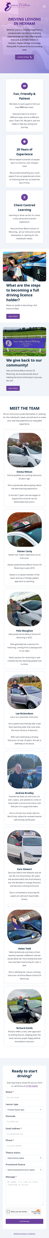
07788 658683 (32, 1086)
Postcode (10, 1116)
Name (10, 1092)
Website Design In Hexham (24, 1234)
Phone (10, 1140)
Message (11, 1177)
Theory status (13, 1152)
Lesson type (12, 1104)
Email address (14, 1128)
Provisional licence (15, 1164)
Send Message (24, 1221)
